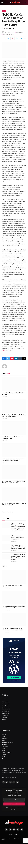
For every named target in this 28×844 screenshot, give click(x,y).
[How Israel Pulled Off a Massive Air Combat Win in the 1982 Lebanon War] (14, 472)
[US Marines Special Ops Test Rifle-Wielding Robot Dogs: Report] (14, 494)
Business (4, 734)
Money (4, 10)
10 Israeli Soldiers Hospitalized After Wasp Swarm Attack (17, 537)
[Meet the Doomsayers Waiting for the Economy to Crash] (14, 428)
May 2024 (4, 699)
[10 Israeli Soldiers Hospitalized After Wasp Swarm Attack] (14, 384)
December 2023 (6, 707)
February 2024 (5, 703)
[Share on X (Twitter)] (8, 38)
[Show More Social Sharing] (24, 38)
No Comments (19, 32)
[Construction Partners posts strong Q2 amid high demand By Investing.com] (6, 547)
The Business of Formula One (13, 585)
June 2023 (4, 717)
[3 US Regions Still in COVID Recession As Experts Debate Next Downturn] (14, 450)
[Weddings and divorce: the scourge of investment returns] (14, 597)
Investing (4, 744)
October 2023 (5, 711)
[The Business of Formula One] (14, 577)
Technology (5, 758)
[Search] (26, 2)
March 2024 (5, 701)
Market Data (5, 746)
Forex (3, 740)
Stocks (4, 756)
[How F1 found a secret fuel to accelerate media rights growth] (14, 619)
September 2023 (6, 713)
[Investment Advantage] (15, 2)
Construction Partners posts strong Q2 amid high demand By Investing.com (18, 547)
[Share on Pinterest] (12, 38)
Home (10, 834)
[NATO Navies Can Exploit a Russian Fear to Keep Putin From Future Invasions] (14, 50)
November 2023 (6, 709)
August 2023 (5, 715)
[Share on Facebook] (4, 38)
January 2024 (5, 705)
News (3, 750)
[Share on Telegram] (21, 38)
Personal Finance (6, 752)
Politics (4, 754)
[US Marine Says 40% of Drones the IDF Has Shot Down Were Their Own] (14, 406)
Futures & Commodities (7, 742)
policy (21, 807)
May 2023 (4, 719)
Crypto (3, 736)
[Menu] (2, 2)
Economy (4, 738)
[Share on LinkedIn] (17, 38)
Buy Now (16, 834)
